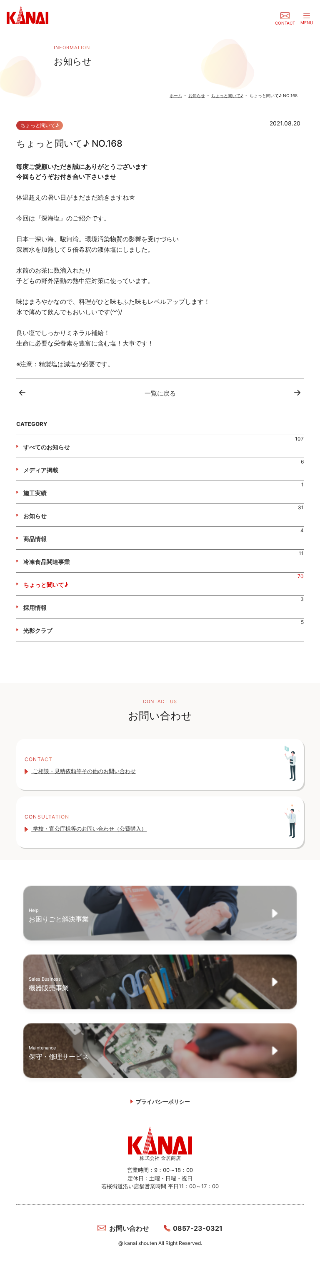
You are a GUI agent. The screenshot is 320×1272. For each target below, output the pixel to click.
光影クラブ (37, 630)
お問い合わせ (129, 1228)
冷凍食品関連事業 (46, 561)
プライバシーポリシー (163, 1101)
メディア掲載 (40, 469)
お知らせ (35, 515)
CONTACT (285, 22)
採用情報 (35, 607)
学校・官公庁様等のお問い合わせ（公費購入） (89, 828)
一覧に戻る (160, 393)
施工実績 (35, 492)
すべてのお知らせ (46, 447)
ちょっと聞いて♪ (45, 584)
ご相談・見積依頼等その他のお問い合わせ (83, 771)
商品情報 (35, 538)
